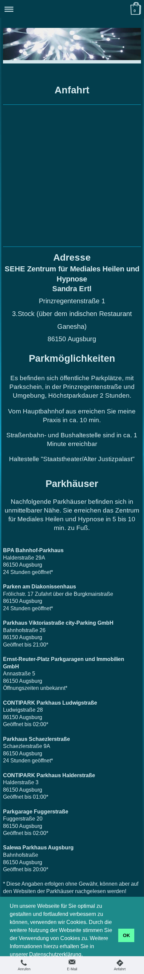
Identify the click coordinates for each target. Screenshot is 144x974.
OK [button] (126, 935)
